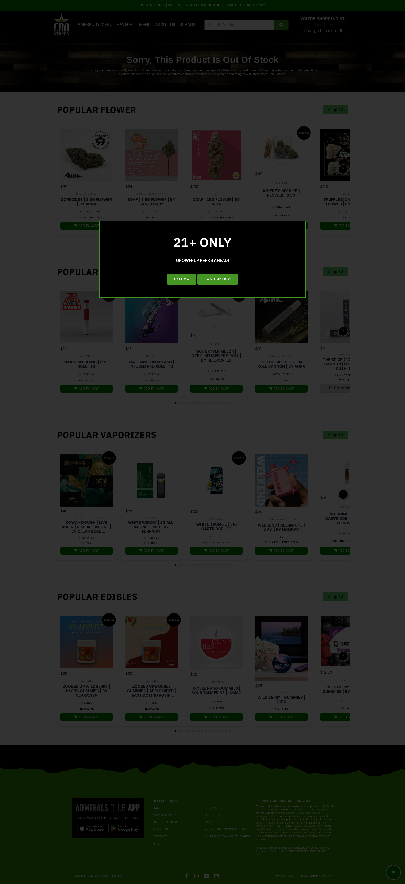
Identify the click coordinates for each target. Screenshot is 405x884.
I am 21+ (181, 279)
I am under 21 (218, 279)
